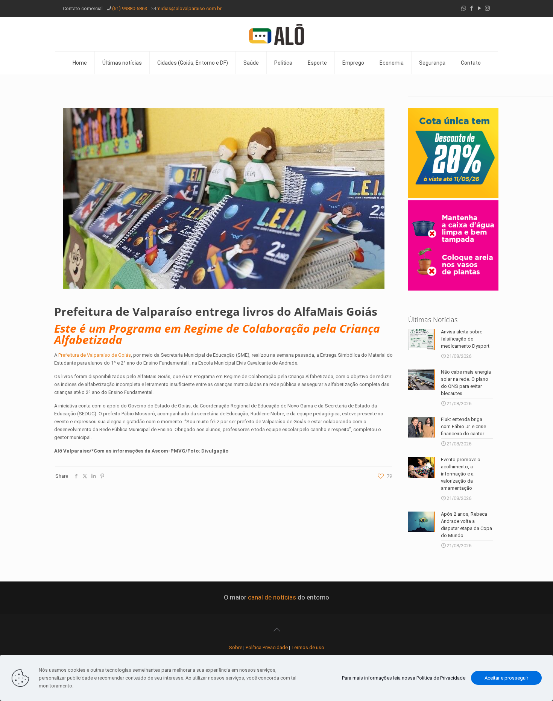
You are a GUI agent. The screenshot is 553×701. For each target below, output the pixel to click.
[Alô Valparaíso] (276, 34)
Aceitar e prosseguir (506, 678)
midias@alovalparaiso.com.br (189, 8)
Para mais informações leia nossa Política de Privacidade (403, 678)
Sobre (235, 647)
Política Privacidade (267, 647)
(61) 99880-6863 (129, 8)
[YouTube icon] (479, 8)
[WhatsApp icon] (463, 8)
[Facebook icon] (471, 8)
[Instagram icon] (487, 8)
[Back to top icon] (276, 629)
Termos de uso (307, 647)
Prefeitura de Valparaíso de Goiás (94, 355)
